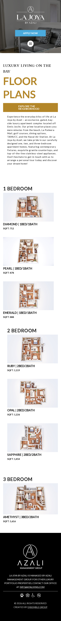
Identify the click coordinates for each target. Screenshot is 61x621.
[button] (30, 44)
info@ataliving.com (32, 587)
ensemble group (37, 607)
